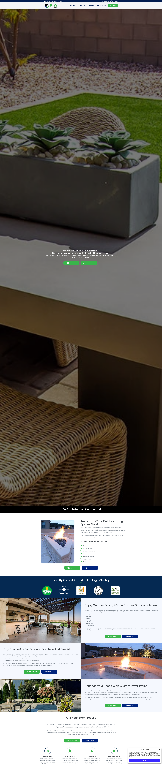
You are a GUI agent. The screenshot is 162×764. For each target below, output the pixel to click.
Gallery (91, 5)
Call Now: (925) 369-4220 (110, 1)
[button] (159, 749)
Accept (144, 760)
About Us (82, 5)
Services (73, 5)
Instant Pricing (101, 5)
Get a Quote (112, 5)
